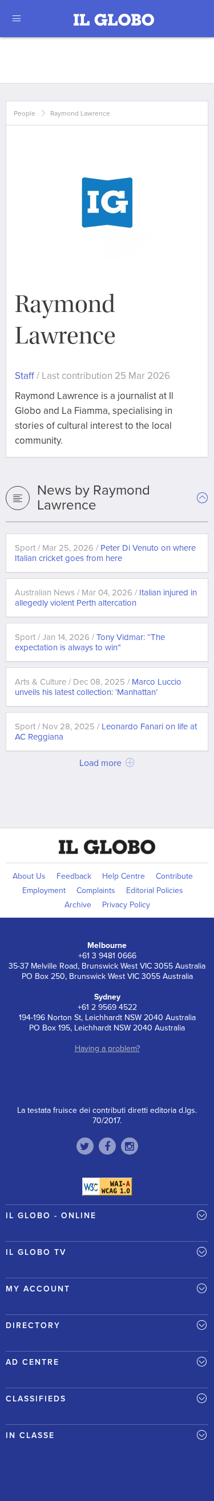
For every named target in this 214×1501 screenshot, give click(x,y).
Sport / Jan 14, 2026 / (90, 642)
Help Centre (123, 876)
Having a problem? (107, 1048)
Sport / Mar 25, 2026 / (105, 553)
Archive (77, 905)
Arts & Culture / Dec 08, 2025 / (98, 687)
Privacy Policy (126, 905)
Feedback (73, 876)
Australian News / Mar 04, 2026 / (106, 597)
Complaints (95, 890)
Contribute (174, 876)
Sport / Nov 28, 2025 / (106, 731)
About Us (29, 876)
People (24, 113)
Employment (44, 890)
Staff (24, 376)
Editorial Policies (154, 890)
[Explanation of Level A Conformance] (107, 1186)
